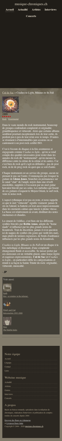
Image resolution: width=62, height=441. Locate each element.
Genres (7, 390)
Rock (4, 119)
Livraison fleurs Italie (14, 423)
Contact (8, 366)
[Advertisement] (31, 55)
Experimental (13, 119)
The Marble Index (10, 329)
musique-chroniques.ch (34, 426)
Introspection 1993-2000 (12, 313)
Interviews (50, 9)
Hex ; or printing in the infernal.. (15, 296)
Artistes (36, 9)
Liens (7, 370)
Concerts (31, 16)
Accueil (10, 9)
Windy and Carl (9, 310)
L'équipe (8, 362)
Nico (5, 326)
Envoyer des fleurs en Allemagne (18, 420)
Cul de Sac (8, 92)
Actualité (23, 9)
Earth (5, 293)
